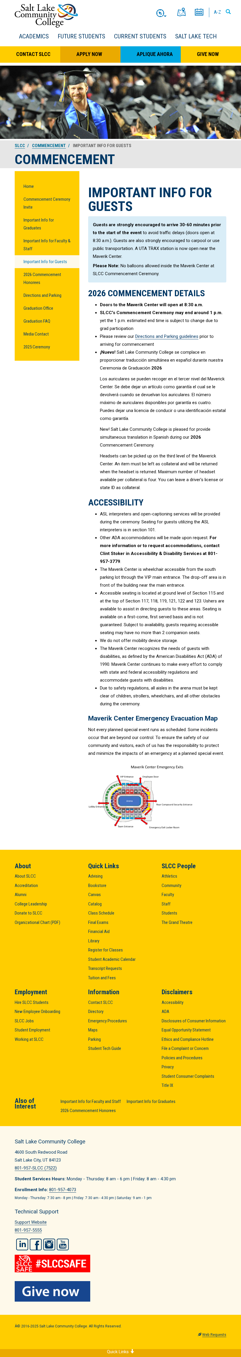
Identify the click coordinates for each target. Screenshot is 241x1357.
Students (169, 913)
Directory (95, 1011)
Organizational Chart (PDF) (37, 922)
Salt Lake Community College (46, 16)
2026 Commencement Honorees (42, 278)
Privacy (168, 1067)
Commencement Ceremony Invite (47, 203)
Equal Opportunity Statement (186, 1030)
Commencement (49, 145)
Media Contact (36, 334)
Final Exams (98, 922)
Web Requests (214, 1335)
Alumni (20, 894)
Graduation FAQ (37, 321)
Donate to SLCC (28, 913)
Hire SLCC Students (31, 1002)
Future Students (81, 36)
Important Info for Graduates (39, 224)
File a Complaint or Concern (185, 1048)
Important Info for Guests (45, 261)
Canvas (94, 894)
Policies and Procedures (182, 1057)
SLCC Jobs (24, 1021)
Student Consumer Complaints (188, 1076)
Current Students (140, 36)
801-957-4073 (62, 1189)
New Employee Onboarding (37, 1011)
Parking (94, 1039)
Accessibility (172, 1002)
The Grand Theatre (177, 922)
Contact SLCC (33, 54)
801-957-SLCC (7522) (36, 1168)
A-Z (217, 12)
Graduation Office (38, 308)
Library (93, 941)
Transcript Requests (105, 968)
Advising (95, 876)
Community (171, 885)
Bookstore (97, 885)
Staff (166, 904)
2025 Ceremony (37, 347)
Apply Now (89, 54)
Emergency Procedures (107, 1021)
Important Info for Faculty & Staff (47, 244)
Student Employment (32, 1030)
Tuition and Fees (102, 977)
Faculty (168, 894)
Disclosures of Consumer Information (194, 1021)
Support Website (31, 1222)
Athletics (169, 876)
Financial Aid (99, 931)
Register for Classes (105, 950)
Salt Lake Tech (196, 36)
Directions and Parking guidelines (166, 336)
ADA (165, 1011)
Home (29, 186)
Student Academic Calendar (111, 959)
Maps (93, 1030)
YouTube (63, 1244)
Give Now (208, 54)
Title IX (167, 1085)
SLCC (20, 145)
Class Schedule (101, 913)
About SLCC (25, 876)
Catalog (95, 904)
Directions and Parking (42, 295)
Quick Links (118, 1351)
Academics (34, 36)
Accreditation (26, 885)
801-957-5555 (28, 1230)
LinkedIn (22, 1244)
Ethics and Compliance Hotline (188, 1039)
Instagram (49, 1244)
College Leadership (31, 904)
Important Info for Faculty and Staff (91, 1101)
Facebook (36, 1244)
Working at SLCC (29, 1039)
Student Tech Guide (104, 1048)
